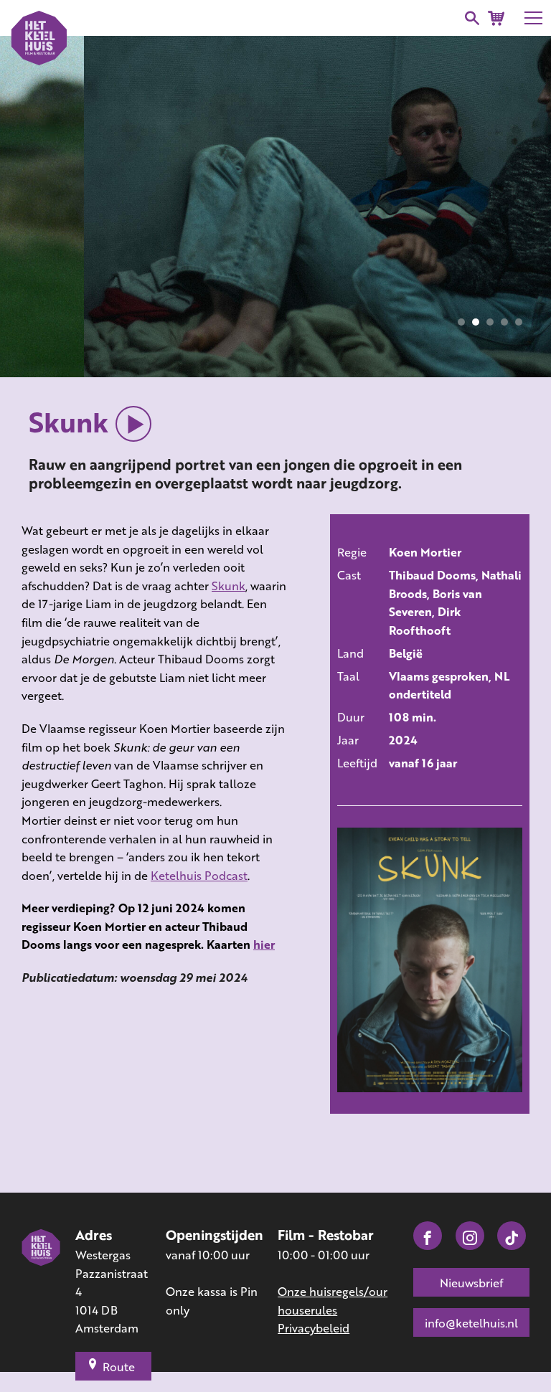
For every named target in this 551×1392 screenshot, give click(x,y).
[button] (461, 322)
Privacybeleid (313, 1328)
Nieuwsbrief (471, 1282)
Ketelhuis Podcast (199, 875)
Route (119, 1366)
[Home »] (41, 1282)
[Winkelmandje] (496, 18)
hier (264, 944)
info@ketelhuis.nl (471, 1323)
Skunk (228, 585)
